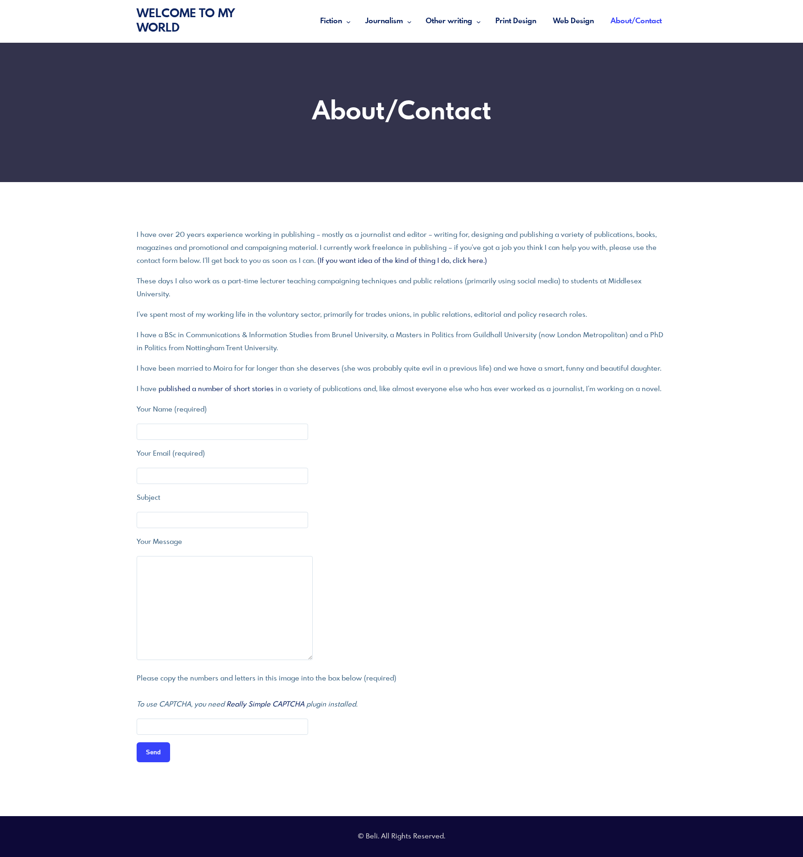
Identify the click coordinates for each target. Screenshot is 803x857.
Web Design (573, 21)
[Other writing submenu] (478, 21)
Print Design (515, 21)
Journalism (384, 21)
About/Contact (636, 21)
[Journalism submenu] (409, 21)
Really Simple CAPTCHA (265, 704)
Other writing (449, 21)
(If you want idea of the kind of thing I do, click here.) (402, 261)
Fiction (331, 21)
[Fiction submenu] (348, 21)
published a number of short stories (216, 389)
